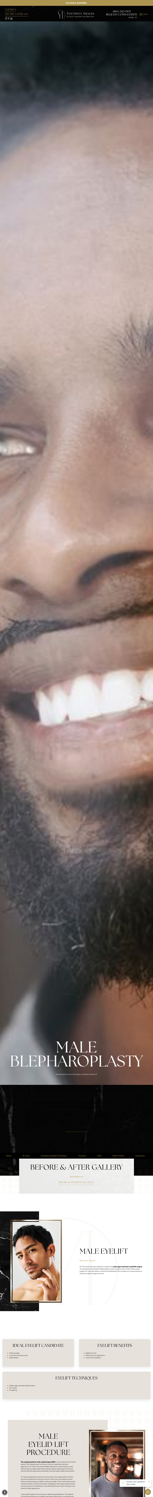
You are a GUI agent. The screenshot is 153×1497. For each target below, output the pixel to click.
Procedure (82, 1156)
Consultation (140, 1156)
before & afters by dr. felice (76, 1182)
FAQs (99, 1156)
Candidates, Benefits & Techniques (54, 1156)
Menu (145, 14)
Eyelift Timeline (119, 1156)
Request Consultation (121, 14)
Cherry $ (10, 10)
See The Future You (16, 14)
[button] (140, 14)
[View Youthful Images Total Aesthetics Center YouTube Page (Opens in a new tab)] (11, 18)
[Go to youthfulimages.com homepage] (75, 14)
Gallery (9, 1156)
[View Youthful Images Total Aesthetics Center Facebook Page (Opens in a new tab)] (9, 18)
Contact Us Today (76, 1129)
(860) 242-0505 (122, 11)
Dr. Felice (26, 1156)
